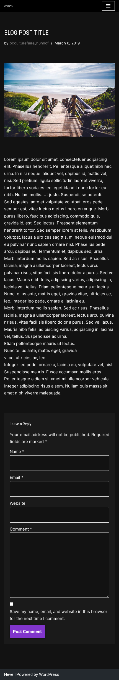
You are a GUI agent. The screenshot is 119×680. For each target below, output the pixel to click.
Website (17, 503)
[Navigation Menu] (108, 6)
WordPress (49, 674)
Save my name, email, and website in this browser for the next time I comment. (58, 615)
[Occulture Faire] (8, 6)
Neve (8, 674)
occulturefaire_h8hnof (29, 43)
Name (17, 451)
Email (17, 477)
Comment (21, 529)
